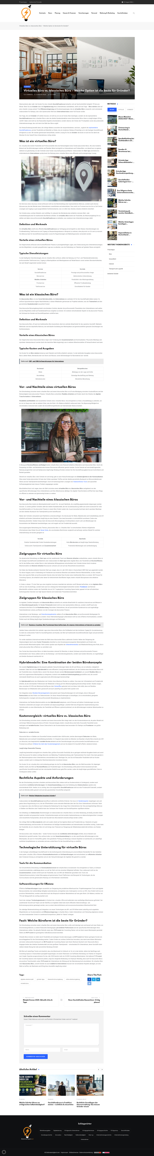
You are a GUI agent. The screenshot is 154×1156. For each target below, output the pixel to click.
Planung (57, 13)
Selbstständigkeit (81, 1135)
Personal (94, 13)
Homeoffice (57, 686)
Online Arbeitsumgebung (73, 979)
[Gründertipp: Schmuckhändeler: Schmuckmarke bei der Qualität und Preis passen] (112, 163)
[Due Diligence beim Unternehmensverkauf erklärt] (111, 193)
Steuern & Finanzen (69, 13)
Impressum (64, 1152)
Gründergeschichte (46, 1135)
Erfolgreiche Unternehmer (72, 1130)
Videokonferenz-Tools (80, 482)
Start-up (91, 1135)
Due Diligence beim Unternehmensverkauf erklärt (126, 192)
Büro (110, 254)
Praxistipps (23, 2)
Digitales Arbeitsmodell (27, 979)
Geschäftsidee (125, 1130)
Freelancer (83, 587)
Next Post (94, 997)
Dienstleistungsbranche (48, 614)
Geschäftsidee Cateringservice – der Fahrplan (125, 182)
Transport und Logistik (116, 269)
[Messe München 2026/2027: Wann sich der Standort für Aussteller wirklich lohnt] (112, 119)
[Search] (134, 13)
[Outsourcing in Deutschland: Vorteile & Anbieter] (112, 130)
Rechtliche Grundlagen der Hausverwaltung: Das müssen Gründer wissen (88, 1105)
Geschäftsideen (122, 13)
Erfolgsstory (114, 1130)
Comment (130, 109)
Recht (84, 1099)
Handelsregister (83, 801)
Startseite (42, 13)
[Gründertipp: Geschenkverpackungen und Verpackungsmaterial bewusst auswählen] (111, 172)
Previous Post (29, 997)
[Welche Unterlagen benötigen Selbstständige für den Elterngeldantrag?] (112, 224)
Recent (112, 109)
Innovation (58, 1135)
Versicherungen (83, 13)
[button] (98, 1069)
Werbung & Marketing (107, 13)
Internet (111, 264)
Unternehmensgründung (121, 1135)
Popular (121, 109)
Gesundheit (112, 259)
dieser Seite (44, 530)
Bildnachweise (73, 1152)
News (50, 13)
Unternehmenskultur (72, 644)
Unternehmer (84, 1139)
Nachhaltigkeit (68, 1135)
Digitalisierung (57, 1130)
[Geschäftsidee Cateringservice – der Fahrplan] (112, 182)
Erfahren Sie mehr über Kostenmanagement (46, 744)
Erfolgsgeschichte (102, 1130)
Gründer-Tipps (40, 979)
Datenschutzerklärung (86, 1152)
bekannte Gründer (36, 2)
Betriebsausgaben (45, 1130)
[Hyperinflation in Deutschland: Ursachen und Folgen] (112, 235)
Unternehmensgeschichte (103, 1135)
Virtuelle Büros (25, 983)
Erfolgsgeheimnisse (88, 1130)
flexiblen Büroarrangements (41, 693)
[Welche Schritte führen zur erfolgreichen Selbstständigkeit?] (112, 203)
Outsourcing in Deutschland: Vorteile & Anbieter (126, 130)
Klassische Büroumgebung (55, 979)
